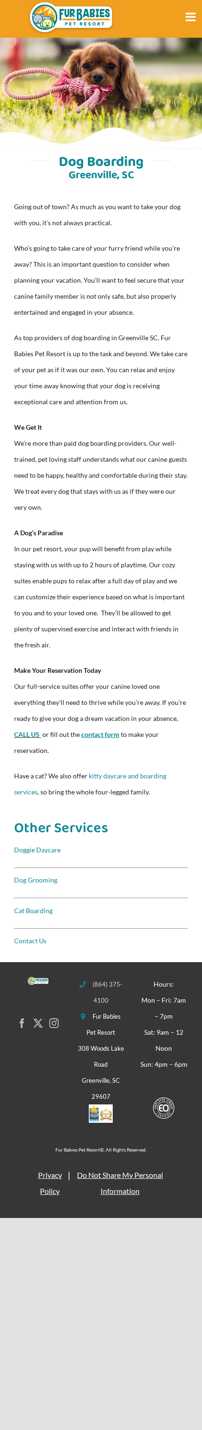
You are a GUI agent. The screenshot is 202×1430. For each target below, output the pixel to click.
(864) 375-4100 (108, 992)
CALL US (26, 734)
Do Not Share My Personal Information (120, 1182)
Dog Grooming (35, 880)
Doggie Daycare (37, 850)
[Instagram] (54, 1023)
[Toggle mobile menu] (194, 16)
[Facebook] (22, 1023)
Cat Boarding (33, 911)
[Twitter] (38, 1023)
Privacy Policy (50, 1182)
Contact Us (30, 941)
